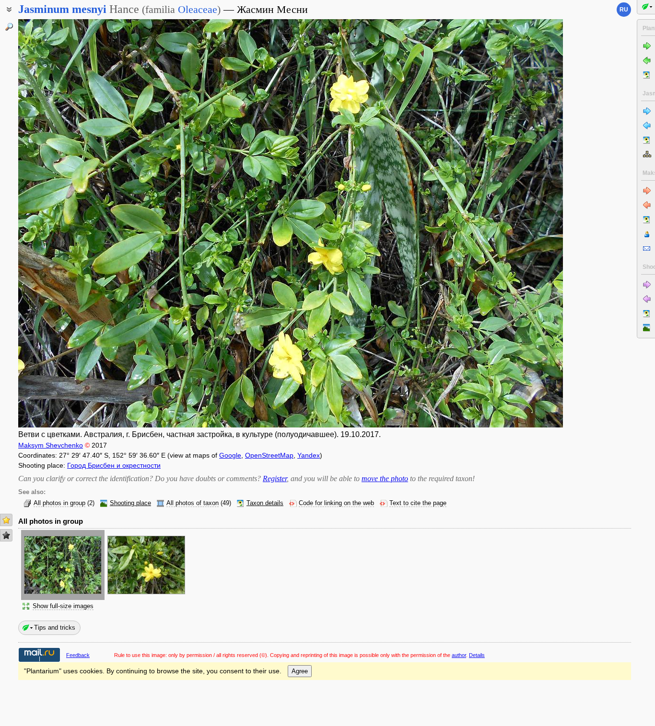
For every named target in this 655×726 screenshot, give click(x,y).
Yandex (308, 455)
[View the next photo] (506, 223)
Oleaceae (197, 9)
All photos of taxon (192, 503)
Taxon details (264, 503)
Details (477, 655)
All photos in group (59, 503)
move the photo (385, 478)
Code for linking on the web (336, 503)
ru (624, 9)
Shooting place (130, 503)
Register (275, 478)
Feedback (78, 655)
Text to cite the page (417, 503)
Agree (300, 671)
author (459, 655)
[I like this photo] (6, 520)
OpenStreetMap (269, 455)
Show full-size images (63, 606)
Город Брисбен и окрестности (114, 465)
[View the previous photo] (75, 223)
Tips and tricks (54, 627)
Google (230, 455)
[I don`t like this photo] (6, 535)
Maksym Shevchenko (50, 445)
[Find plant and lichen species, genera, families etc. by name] (9, 27)
